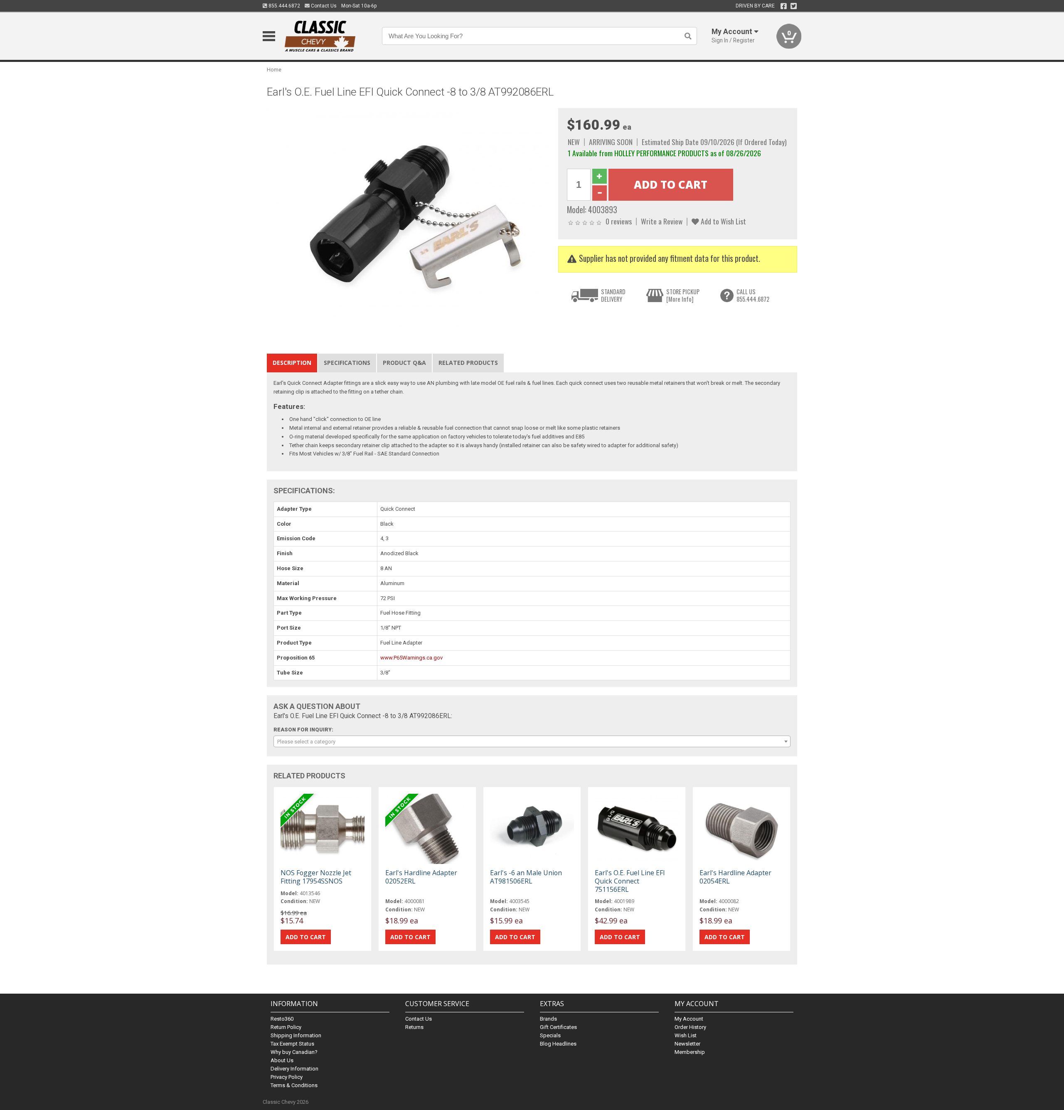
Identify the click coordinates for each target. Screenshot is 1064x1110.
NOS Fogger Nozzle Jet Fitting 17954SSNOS (316, 877)
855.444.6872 (283, 6)
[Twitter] (794, 6)
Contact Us (323, 6)
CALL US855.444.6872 (752, 295)
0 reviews (619, 221)
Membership (690, 1052)
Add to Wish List (722, 221)
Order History (690, 1027)
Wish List (686, 1035)
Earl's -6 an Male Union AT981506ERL (526, 877)
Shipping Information (296, 1035)
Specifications (347, 363)
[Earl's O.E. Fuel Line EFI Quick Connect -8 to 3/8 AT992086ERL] (408, 218)
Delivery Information (294, 1069)
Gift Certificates (558, 1027)
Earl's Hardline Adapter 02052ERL (421, 877)
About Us (282, 1060)
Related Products (468, 363)
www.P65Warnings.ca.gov (411, 658)
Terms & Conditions (294, 1085)
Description (292, 363)
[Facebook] (784, 6)
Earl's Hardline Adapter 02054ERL (735, 877)
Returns (414, 1027)
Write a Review (661, 221)
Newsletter (687, 1044)
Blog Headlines (558, 1044)
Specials (550, 1035)
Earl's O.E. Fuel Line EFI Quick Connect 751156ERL (630, 881)
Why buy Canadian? (294, 1052)
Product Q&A (404, 363)
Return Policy (286, 1027)
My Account (689, 1019)
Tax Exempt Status (292, 1044)
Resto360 (282, 1019)
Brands (548, 1019)
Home (274, 69)
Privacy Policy (287, 1077)
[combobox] (532, 741)
